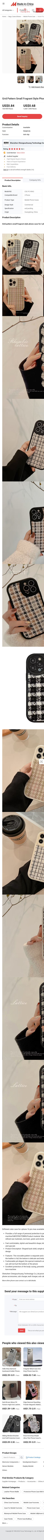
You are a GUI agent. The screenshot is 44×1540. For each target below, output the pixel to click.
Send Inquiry (22, 116)
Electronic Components (10, 1462)
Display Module (28, 1466)
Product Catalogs (34, 1457)
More (4, 1523)
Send (21, 1330)
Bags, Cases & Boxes (14, 16)
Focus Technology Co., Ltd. (28, 1531)
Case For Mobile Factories (13, 1508)
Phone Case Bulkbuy (24, 1519)
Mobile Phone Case (29, 16)
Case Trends (8, 1519)
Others (4, 1470)
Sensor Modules (7, 1466)
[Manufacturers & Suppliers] (22, 4)
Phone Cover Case (33, 1508)
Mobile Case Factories (31, 1502)
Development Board (30, 1462)
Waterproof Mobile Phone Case (15, 1513)
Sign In (5, 170)
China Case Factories (11, 1502)
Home (4, 16)
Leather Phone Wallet (11, 1492)
